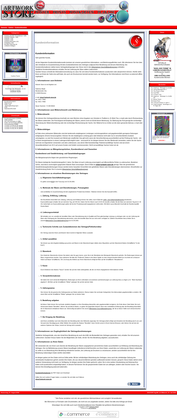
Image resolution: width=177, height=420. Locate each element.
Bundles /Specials (9, 44)
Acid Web (156, 92)
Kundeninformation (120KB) (12, 118)
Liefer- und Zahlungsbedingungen (11, 105)
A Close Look (157, 94)
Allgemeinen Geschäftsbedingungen (104, 67)
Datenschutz (8, 103)
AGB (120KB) (8, 120)
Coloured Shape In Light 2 (161, 102)
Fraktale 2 (7, 38)
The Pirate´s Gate (158, 91)
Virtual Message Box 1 (160, 89)
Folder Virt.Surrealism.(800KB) (13, 122)
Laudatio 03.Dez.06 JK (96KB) (13, 128)
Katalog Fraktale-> (9, 37)
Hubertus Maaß (94, 406)
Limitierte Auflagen (9, 45)
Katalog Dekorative (10, 41)
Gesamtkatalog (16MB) (11, 124)
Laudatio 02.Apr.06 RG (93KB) (13, 127)
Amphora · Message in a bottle (162, 87)
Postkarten (7, 43)
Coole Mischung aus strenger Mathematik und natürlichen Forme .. (161, 137)
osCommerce (92, 408)
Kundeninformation (21, 27)
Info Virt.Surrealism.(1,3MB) (12, 121)
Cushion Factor (15, 76)
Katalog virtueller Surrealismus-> (14, 35)
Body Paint (156, 101)
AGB (5, 107)
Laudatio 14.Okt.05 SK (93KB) (13, 125)
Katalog (11, 27)
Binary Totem (157, 99)
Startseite (4, 27)
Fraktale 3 (7, 40)
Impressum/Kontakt (10, 108)
